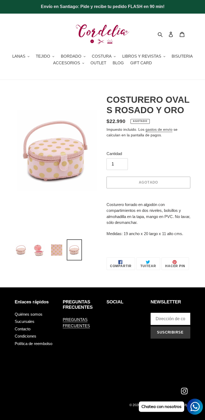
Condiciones (25, 336)
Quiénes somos (28, 314)
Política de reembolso (33, 343)
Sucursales (24, 321)
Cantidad (114, 153)
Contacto (22, 329)
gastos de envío (158, 129)
